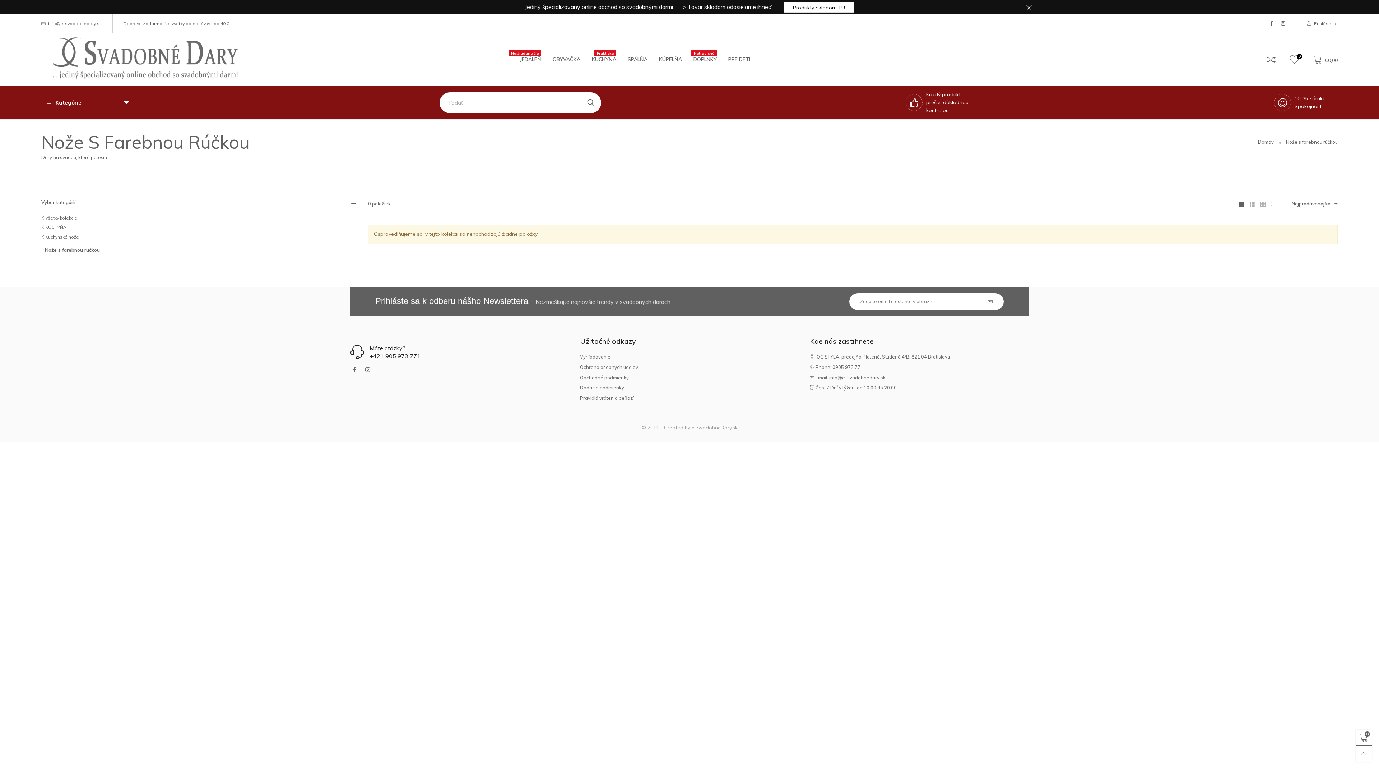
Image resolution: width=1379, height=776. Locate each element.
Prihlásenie (1326, 23)
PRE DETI (739, 59)
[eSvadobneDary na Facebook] (354, 370)
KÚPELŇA (670, 59)
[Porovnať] (1271, 59)
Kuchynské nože (62, 237)
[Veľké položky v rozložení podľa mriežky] (1252, 204)
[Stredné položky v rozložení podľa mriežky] (1241, 204)
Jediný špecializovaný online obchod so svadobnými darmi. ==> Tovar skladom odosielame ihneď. (649, 6)
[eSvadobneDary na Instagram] (367, 370)
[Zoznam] (1273, 204)
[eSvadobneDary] (145, 58)
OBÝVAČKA (566, 59)
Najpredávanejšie (1311, 204)
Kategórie (69, 102)
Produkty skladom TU (819, 7)
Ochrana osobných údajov (609, 367)
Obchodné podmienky (604, 377)
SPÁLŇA (637, 59)
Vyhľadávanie (595, 357)
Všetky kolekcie (61, 218)
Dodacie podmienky (602, 388)
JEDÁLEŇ (530, 59)
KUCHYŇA (604, 59)
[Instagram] (1283, 23)
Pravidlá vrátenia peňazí (607, 398)
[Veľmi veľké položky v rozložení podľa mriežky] (1263, 204)
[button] (990, 302)
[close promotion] (1028, 7)
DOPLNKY (705, 59)
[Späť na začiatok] (1364, 754)
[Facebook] (1271, 23)
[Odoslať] (591, 102)
